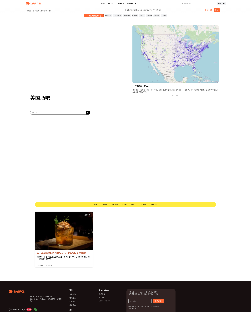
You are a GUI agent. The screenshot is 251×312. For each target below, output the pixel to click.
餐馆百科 (154, 205)
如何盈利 (124, 205)
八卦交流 (102, 3)
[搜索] (214, 3)
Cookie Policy (104, 301)
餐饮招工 (111, 3)
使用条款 (102, 297)
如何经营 (115, 205)
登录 (211, 10)
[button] (172, 95)
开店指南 (130, 3)
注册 (206, 10)
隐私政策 (102, 294)
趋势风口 (134, 205)
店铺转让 (121, 3)
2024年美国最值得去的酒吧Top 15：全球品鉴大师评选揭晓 (61, 253)
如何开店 (105, 205)
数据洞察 (144, 205)
